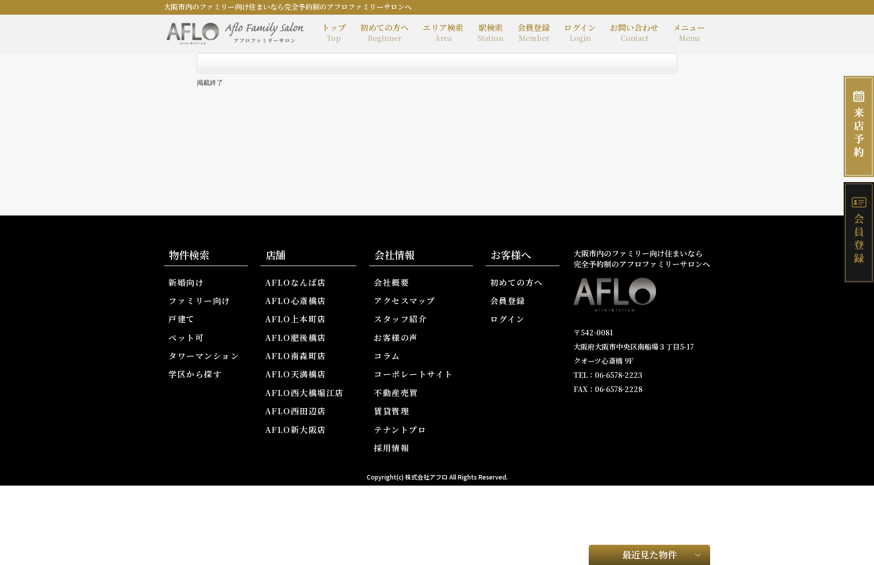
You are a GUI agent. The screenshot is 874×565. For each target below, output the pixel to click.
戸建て (181, 319)
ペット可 (186, 337)
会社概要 (391, 282)
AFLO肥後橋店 (295, 337)
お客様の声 (396, 337)
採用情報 (391, 448)
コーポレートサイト (413, 374)
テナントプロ (400, 430)
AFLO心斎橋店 (295, 301)
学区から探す (195, 374)
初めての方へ (384, 32)
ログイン (580, 32)
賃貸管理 (391, 411)
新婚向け (186, 282)
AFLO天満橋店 (295, 374)
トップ (334, 32)
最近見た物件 (649, 554)
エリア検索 (443, 32)
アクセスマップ (404, 301)
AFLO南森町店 (295, 356)
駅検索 (490, 32)
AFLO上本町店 (295, 319)
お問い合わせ (634, 32)
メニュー (689, 32)
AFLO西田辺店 (295, 411)
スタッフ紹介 (400, 319)
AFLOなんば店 (295, 282)
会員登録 (533, 32)
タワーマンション (203, 356)
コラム (387, 356)
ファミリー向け (199, 301)
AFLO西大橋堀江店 (304, 393)
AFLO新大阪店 (295, 430)
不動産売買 (396, 393)
